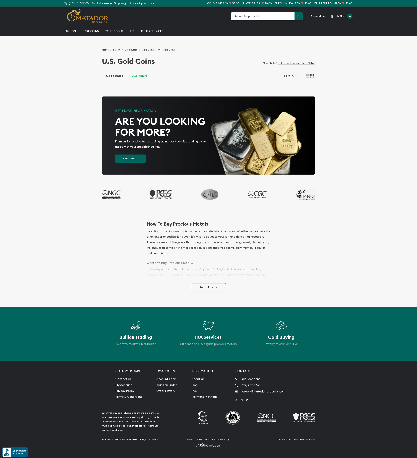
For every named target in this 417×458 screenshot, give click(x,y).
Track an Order (166, 385)
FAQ (194, 391)
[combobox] (263, 16)
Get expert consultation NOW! (296, 63)
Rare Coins (91, 31)
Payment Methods (204, 397)
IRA (132, 31)
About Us (197, 379)
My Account (123, 385)
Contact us (123, 379)
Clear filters (139, 76)
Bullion (70, 31)
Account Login (166, 379)
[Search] (299, 16)
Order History (165, 391)
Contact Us (130, 158)
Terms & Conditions (128, 397)
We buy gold (114, 31)
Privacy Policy (124, 391)
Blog (194, 385)
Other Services (152, 31)
